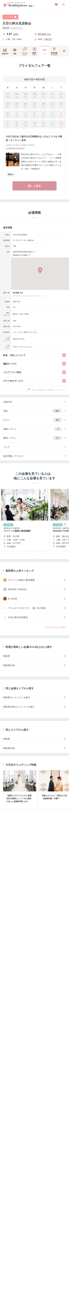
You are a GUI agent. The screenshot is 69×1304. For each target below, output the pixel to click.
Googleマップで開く (20, 255)
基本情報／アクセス (13, 455)
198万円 (48, 39)
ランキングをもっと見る (55, 627)
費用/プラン (34, 54)
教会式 (15, 314)
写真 (14, 54)
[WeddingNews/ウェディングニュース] (15, 5)
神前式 (26, 314)
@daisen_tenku (18, 339)
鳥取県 (5, 27)
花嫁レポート (31, 428)
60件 (16, 34)
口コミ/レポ (24, 54)
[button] (34, 554)
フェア (44, 54)
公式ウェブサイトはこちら (22, 347)
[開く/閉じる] (64, 355)
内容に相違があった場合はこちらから (47, 389)
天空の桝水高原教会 (16, 23)
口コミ (31, 419)
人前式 (21, 314)
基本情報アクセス (54, 54)
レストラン (17, 27)
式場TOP (5, 54)
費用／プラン (31, 437)
